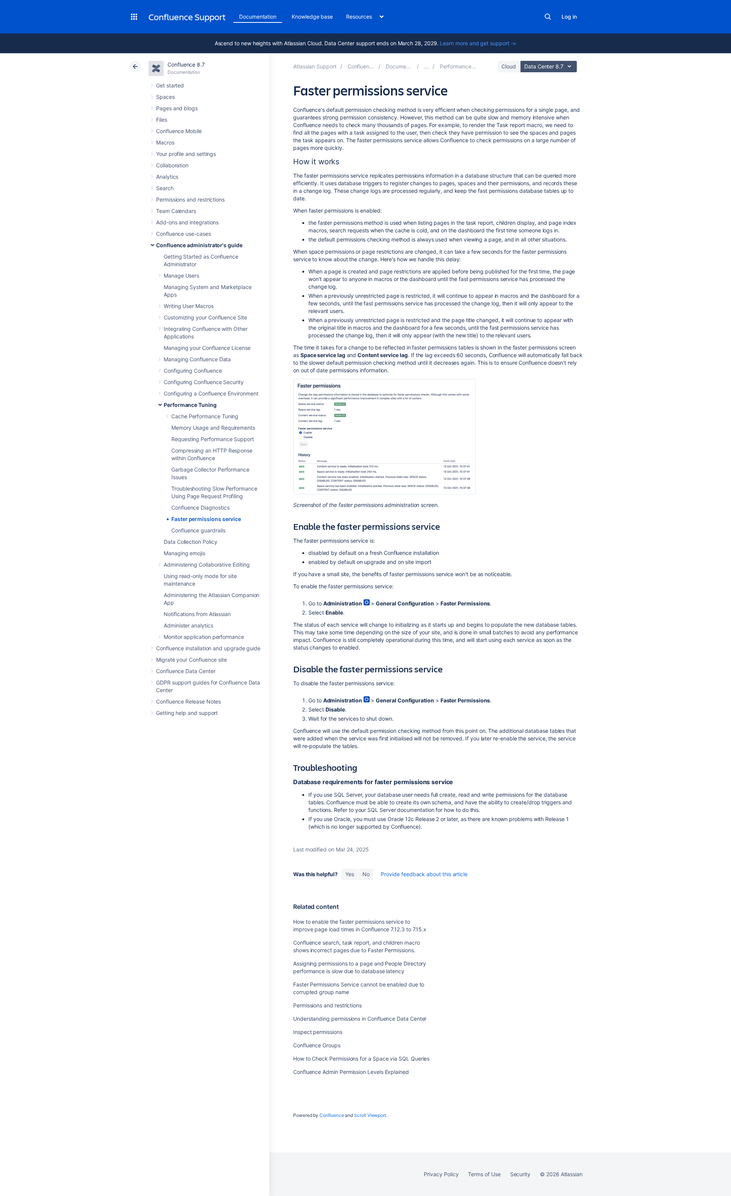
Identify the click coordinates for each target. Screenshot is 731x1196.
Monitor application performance (204, 637)
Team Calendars (176, 211)
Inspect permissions (317, 1032)
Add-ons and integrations (187, 222)
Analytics (167, 176)
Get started (170, 85)
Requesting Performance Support (212, 439)
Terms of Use (484, 1174)
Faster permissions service (206, 519)
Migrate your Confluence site (191, 659)
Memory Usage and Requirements (213, 427)
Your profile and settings (186, 154)
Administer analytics (188, 625)
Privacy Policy (441, 1174)
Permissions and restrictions (190, 199)
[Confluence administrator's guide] (426, 66)
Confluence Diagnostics (200, 507)
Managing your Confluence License (207, 348)
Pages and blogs (177, 108)
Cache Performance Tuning (204, 416)
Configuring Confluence (193, 370)
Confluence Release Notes (188, 701)
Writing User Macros (189, 306)
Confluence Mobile (179, 131)
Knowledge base (312, 16)
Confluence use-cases (183, 233)
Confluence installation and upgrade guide (208, 648)
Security (520, 1174)
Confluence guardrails (198, 530)
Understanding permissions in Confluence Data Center (359, 1018)
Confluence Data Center (185, 671)
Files (161, 119)
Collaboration (172, 165)
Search (548, 17)
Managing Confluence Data (197, 359)
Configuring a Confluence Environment (211, 393)
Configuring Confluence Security (204, 382)
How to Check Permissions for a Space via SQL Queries (361, 1058)
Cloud (508, 66)
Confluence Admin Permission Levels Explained (351, 1072)
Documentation (257, 16)
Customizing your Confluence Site (205, 317)
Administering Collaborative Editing (207, 564)
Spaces (165, 97)
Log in (569, 16)
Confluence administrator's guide (199, 245)
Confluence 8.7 (186, 64)
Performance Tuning (190, 405)
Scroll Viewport (370, 1115)
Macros (165, 142)
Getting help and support (187, 713)
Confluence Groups (316, 1045)
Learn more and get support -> (478, 43)
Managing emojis (184, 553)
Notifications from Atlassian (197, 614)
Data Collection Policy (190, 541)
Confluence (331, 1115)
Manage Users (181, 275)
